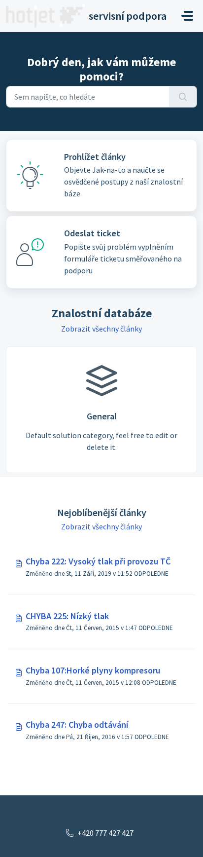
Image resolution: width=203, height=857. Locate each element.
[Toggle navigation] (187, 16)
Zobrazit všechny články (101, 329)
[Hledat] (183, 97)
